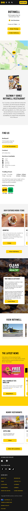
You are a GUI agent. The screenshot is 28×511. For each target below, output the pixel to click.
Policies (3, 508)
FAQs (2, 481)
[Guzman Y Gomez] (3, 2)
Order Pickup (14, 29)
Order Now (23, 2)
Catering (16, 484)
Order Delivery (14, 33)
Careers (16, 487)
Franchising (4, 487)
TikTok (13, 469)
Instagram (6, 469)
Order (9, 243)
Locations (4, 484)
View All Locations (14, 449)
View (10, 440)
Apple (2, 461)
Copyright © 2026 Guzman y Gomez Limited (11, 495)
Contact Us (17, 481)
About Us (3, 478)
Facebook (2, 469)
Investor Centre (5, 490)
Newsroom (17, 478)
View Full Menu (14, 251)
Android (7, 461)
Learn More (11, 301)
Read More (9, 393)
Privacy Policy (5, 505)
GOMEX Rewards (18, 490)
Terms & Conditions (6, 502)
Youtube (9, 469)
